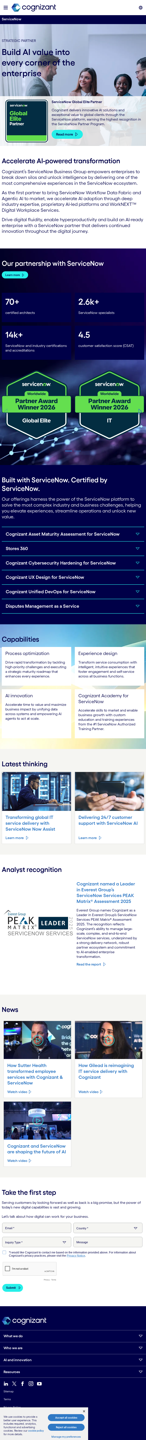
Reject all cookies (66, 1427)
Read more (64, 134)
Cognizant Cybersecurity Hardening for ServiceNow (61, 562)
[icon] (6, 7)
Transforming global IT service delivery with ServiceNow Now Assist (30, 823)
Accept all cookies (66, 1417)
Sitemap (9, 1391)
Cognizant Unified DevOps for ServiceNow (51, 591)
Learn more (12, 274)
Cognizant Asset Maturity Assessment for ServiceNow (63, 534)
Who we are (13, 1348)
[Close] (84, 1411)
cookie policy (36, 1430)
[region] (44, 1423)
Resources (12, 1372)
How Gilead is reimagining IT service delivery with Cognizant (106, 1071)
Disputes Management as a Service (42, 606)
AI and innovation (18, 1360)
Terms (7, 1399)
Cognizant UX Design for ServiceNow (45, 577)
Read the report (89, 964)
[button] (140, 411)
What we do (13, 1336)
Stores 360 (17, 548)
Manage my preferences (66, 1436)
